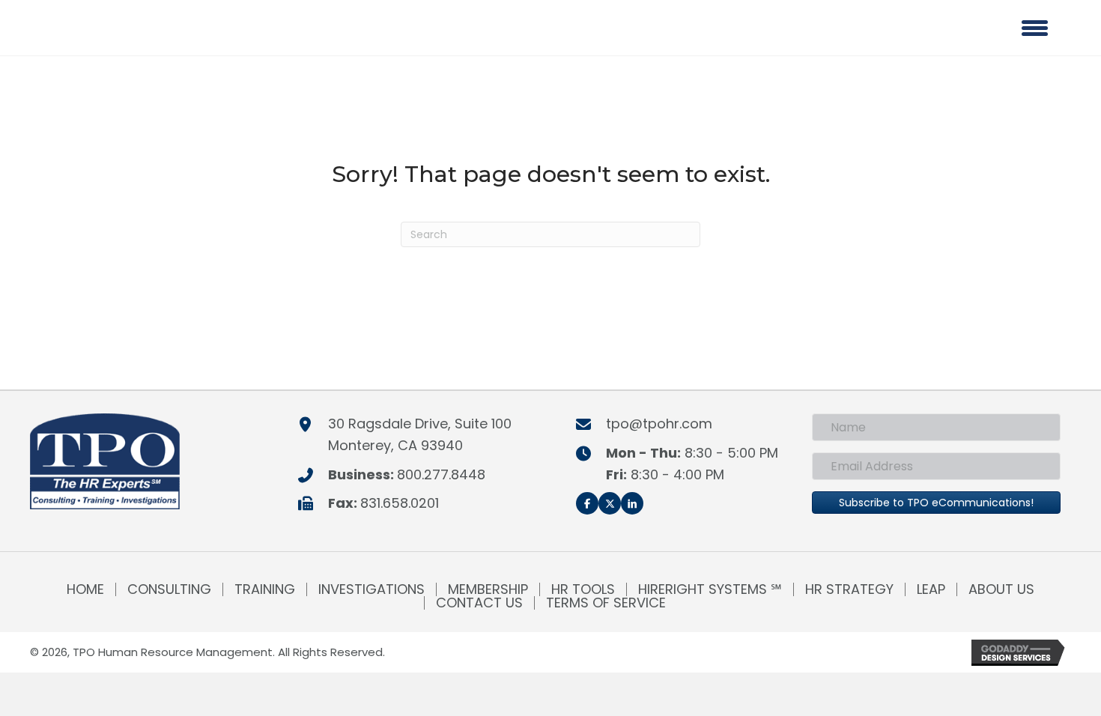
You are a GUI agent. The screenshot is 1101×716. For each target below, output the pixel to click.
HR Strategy (849, 589)
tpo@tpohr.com (659, 423)
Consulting (169, 589)
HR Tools (583, 589)
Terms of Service (606, 603)
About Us (1001, 589)
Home (85, 589)
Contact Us (479, 603)
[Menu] (1035, 27)
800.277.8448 (441, 474)
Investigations (371, 589)
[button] (587, 503)
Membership (488, 589)
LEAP (931, 589)
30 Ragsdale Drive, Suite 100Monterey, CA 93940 (420, 434)
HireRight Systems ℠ (710, 589)
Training (264, 589)
